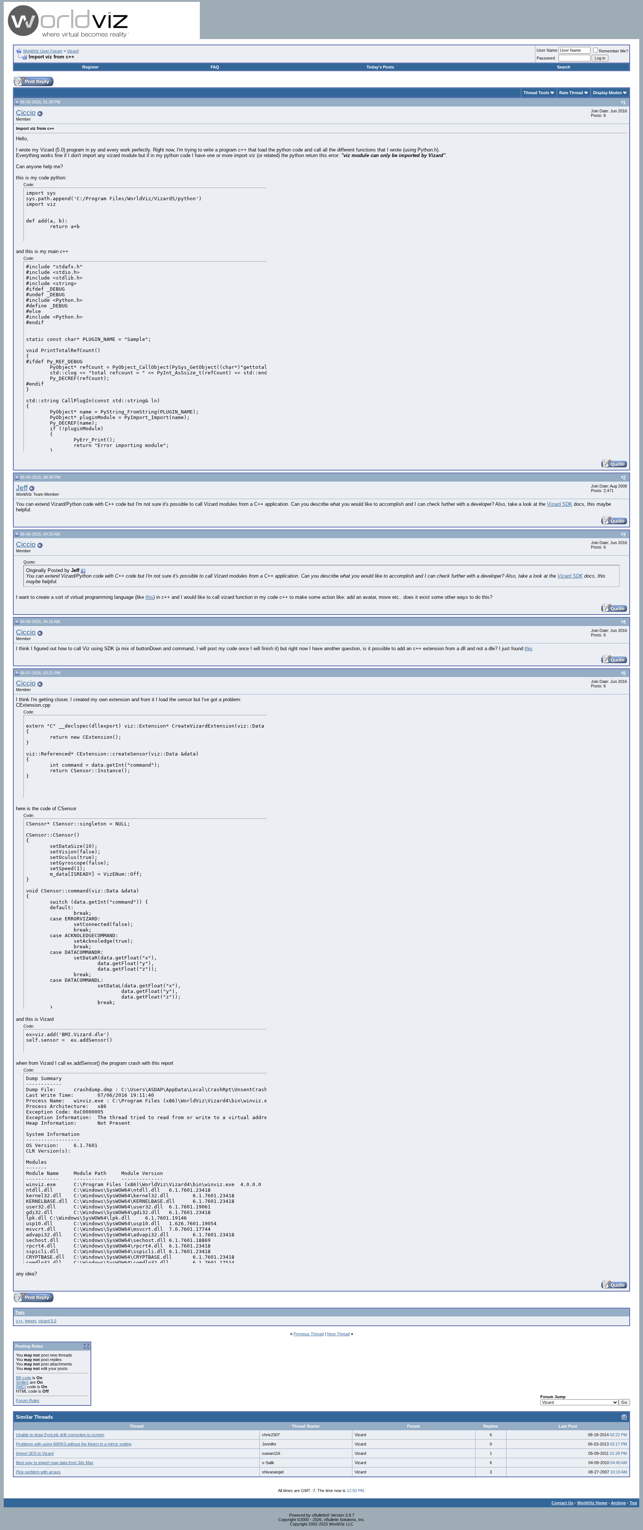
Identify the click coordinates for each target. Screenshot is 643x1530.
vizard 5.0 (47, 1321)
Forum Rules (27, 1400)
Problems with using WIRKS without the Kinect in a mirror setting (73, 1444)
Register (90, 67)
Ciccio (26, 112)
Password (546, 58)
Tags (20, 1312)
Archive (618, 1503)
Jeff (22, 488)
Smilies (22, 1382)
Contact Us (562, 1503)
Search (563, 67)
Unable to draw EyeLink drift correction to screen (60, 1434)
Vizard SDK (559, 504)
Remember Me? (613, 51)
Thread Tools (536, 92)
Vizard (73, 51)
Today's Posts (380, 67)
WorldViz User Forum (42, 51)
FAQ (215, 67)
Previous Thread (309, 1334)
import (30, 1321)
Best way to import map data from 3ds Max (54, 1462)
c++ (19, 1321)
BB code (23, 1378)
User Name (547, 50)
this (149, 597)
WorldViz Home (592, 1503)
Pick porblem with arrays (38, 1472)
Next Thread (338, 1334)
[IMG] (21, 1386)
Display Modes (607, 92)
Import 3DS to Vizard (35, 1453)
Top (633, 1503)
